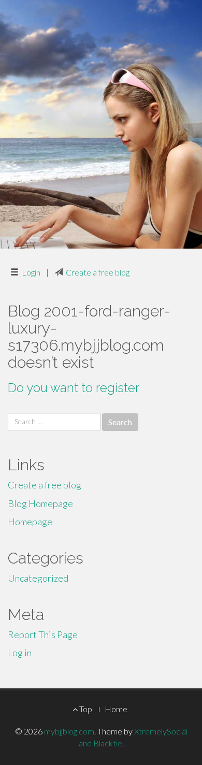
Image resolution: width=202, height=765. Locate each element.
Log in (20, 652)
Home (116, 709)
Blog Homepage (40, 503)
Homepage (30, 521)
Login (31, 272)
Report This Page (43, 634)
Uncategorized (38, 578)
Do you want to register (73, 387)
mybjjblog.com (69, 731)
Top (85, 709)
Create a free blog (97, 272)
